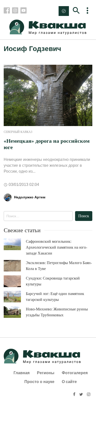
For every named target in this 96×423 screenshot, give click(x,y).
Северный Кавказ (18, 132)
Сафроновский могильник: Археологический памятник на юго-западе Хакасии (56, 247)
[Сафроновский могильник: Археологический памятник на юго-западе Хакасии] (15, 244)
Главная (22, 373)
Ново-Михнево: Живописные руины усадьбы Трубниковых (57, 312)
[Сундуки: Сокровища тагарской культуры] (15, 281)
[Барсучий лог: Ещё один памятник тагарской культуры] (15, 296)
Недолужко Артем (29, 197)
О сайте (69, 382)
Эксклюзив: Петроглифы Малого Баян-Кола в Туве (59, 266)
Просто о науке (39, 382)
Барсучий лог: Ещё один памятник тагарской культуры (55, 297)
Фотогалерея (75, 373)
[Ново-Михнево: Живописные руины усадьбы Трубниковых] (15, 312)
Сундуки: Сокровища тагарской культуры (53, 281)
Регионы (45, 373)
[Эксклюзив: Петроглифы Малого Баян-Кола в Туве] (15, 265)
